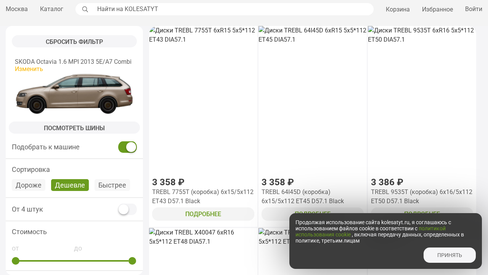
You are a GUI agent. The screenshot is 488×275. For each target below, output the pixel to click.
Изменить (29, 69)
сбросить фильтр (74, 41)
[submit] (84, 9)
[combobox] (233, 9)
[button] (74, 232)
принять (449, 255)
